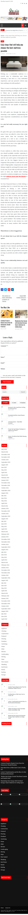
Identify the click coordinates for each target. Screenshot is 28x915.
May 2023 (4, 526)
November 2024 (5, 485)
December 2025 (5, 454)
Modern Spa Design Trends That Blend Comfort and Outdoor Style (16, 709)
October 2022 (5, 544)
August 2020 (4, 611)
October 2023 (4, 513)
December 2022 (5, 539)
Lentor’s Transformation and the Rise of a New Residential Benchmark (17, 702)
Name (3, 357)
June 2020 (4, 616)
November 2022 (5, 542)
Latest (14, 402)
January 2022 (5, 567)
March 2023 (4, 531)
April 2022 (4, 560)
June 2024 (4, 498)
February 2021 (5, 596)
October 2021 (4, 575)
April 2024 (4, 503)
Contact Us (7, 907)
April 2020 (4, 619)
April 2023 (4, 529)
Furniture (4, 641)
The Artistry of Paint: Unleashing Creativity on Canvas (7, 298)
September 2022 (5, 547)
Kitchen (3, 651)
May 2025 (4, 470)
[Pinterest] (9, 289)
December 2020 (5, 601)
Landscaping (5, 654)
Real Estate (4, 667)
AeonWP (13, 911)
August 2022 (4, 549)
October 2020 (5, 606)
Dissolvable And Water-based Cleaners (16, 415)
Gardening (4, 644)
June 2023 (4, 524)
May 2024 (4, 501)
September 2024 (5, 490)
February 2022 (5, 565)
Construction (4, 633)
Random (23, 402)
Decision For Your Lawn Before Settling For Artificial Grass (16, 407)
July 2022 (3, 552)
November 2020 (5, 603)
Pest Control (4, 662)
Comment (4, 346)
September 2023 (5, 516)
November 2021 (5, 572)
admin (3, 53)
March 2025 (4, 475)
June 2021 (4, 585)
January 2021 (4, 598)
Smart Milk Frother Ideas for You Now (21, 297)
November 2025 (5, 457)
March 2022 (4, 562)
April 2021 (4, 590)
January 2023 (4, 536)
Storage (3, 674)
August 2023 (4, 518)
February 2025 (5, 477)
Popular (6, 402)
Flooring (3, 638)
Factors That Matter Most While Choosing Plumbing (17, 436)
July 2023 (3, 521)
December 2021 (5, 570)
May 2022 (4, 557)
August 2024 (4, 493)
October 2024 (5, 488)
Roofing (3, 672)
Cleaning (3, 631)
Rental (3, 669)
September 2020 (5, 608)
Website (3, 369)
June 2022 (4, 554)
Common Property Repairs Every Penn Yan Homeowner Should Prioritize (6, 323)
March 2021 (4, 593)
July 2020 (3, 614)
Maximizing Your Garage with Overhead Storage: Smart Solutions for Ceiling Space (21, 324)
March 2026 (4, 452)
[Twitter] (5, 289)
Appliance (4, 628)
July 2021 (3, 583)
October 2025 (5, 459)
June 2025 (4, 467)
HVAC (2, 649)
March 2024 (4, 506)
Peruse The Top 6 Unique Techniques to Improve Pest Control (16, 429)
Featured (3, 636)
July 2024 (3, 495)
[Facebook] (2, 289)
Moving (3, 656)
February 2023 (5, 534)
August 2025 (4, 465)
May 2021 (4, 588)
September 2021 (5, 578)
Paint (2, 659)
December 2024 (5, 482)
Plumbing (4, 664)
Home (2, 35)
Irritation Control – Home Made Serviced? (15, 422)
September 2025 (5, 462)
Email (3, 363)
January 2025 (5, 480)
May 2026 (4, 449)
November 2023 (5, 511)
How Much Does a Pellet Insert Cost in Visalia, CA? (16, 694)
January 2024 (5, 508)
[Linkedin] (12, 289)
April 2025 (4, 472)
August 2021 (4, 580)
